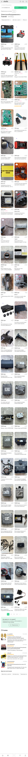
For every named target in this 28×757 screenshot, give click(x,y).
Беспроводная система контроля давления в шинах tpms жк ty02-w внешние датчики (6, 325)
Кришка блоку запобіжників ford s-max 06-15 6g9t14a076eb (6, 377)
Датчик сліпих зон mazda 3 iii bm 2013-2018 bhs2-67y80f (21, 505)
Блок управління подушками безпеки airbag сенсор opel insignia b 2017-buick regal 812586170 (7, 610)
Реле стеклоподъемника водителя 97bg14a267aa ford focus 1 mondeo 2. (6, 350)
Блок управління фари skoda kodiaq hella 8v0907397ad (20, 403)
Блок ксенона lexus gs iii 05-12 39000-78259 (20, 532)
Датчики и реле (17, 20)
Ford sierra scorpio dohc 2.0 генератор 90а (20, 297)
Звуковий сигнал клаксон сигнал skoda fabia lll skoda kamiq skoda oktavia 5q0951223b (21, 584)
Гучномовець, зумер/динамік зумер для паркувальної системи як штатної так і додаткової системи (7, 158)
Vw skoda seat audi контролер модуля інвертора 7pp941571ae (6, 403)
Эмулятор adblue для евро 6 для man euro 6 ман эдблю (21, 610)
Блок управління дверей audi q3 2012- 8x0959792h (20, 479)
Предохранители (6, 20)
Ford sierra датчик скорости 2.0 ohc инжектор (5, 241)
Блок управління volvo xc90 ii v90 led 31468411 (6, 269)
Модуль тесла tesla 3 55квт (21, 77)
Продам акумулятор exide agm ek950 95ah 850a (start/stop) (7, 48)
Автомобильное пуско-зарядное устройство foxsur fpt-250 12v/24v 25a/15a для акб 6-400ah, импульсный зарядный (20, 48)
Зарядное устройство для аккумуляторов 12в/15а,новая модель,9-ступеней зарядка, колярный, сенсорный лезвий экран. (17, 656)
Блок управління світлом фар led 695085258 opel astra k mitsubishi (6, 532)
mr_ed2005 (10, 634)
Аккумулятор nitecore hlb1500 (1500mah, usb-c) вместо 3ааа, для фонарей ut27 (7, 186)
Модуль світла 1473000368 (7, 428)
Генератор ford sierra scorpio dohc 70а (19, 214)
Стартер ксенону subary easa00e (6, 479)
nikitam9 (9, 653)
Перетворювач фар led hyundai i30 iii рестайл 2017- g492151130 (6, 584)
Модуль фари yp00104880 (21, 428)
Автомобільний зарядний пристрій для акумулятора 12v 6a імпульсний (21, 158)
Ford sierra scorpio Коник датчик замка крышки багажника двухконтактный (21, 323)
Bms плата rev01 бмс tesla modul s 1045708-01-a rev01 (7, 102)
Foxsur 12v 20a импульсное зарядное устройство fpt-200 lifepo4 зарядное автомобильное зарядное (7, 76)
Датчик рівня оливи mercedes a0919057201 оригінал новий (20, 350)
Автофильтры (16, 674)
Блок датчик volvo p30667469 (19, 269)
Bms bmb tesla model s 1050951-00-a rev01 (20, 103)
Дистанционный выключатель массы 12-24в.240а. (16, 665)
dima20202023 (10, 661)
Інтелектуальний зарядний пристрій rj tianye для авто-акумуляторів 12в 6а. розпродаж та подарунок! (21, 184)
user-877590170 (11, 644)
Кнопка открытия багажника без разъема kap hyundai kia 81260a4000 (16, 648)
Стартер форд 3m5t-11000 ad (7, 297)
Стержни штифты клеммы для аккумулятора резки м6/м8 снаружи (15, 637)
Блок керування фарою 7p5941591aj (6, 453)
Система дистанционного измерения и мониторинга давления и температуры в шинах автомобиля (7, 213)
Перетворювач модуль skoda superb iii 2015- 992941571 (6, 505)
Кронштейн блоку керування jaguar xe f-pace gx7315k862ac (21, 241)
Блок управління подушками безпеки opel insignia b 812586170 (20, 453)
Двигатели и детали (6, 674)
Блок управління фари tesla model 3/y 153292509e (20, 377)
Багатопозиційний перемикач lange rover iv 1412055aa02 (20, 558)
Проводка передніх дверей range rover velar (6, 558)
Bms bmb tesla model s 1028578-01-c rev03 (6, 132)
